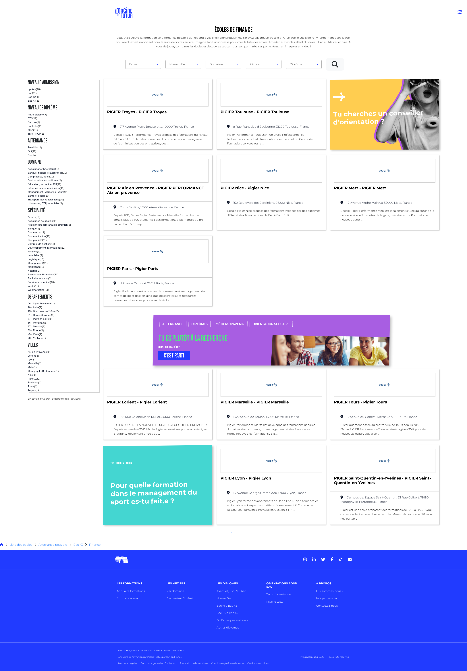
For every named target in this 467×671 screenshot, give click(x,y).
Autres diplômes (228, 627)
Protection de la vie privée (194, 663)
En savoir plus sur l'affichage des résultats (54, 398)
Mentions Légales (127, 663)
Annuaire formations (131, 591)
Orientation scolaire (271, 324)
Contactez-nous (327, 605)
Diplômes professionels (232, 620)
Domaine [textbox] (216, 64)
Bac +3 (78, 544)
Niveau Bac (224, 598)
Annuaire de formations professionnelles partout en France (150, 656)
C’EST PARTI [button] (174, 355)
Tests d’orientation (278, 594)
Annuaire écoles (127, 598)
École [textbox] (133, 64)
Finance (95, 544)
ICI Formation (176, 650)
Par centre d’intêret (180, 598)
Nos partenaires (326, 598)
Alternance (173, 324)
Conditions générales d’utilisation (158, 663)
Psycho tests (274, 601)
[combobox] (143, 64)
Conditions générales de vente (227, 663)
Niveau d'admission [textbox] (181, 64)
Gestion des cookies (258, 663)
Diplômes (200, 324)
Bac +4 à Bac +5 (227, 613)
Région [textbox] (255, 64)
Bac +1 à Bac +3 (227, 605)
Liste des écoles (20, 544)
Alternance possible (52, 544)
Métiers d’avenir (230, 324)
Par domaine (175, 591)
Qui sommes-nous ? (329, 591)
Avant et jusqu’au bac (231, 591)
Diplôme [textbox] (296, 64)
